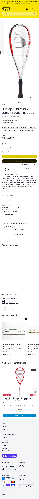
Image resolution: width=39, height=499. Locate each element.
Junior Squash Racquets (10, 305)
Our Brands (5, 442)
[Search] (35, 14)
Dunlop (4, 301)
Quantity (5, 144)
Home (3, 104)
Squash (4, 307)
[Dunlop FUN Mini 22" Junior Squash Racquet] (14, 266)
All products (5, 445)
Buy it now (19, 161)
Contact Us (5, 426)
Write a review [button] (19, 229)
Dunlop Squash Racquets (10, 303)
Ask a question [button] (19, 234)
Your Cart (5, 448)
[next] (36, 392)
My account (5, 451)
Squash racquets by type (10, 309)
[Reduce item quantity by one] (3, 148)
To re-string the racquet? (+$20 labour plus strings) (19, 127)
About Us (5, 429)
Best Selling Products (9, 299)
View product (19, 415)
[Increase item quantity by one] (10, 148)
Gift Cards (5, 440)
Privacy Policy (6, 432)
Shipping (4, 152)
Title (4, 403)
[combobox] (19, 14)
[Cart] (31, 9)
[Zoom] (31, 97)
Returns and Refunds (8, 434)
